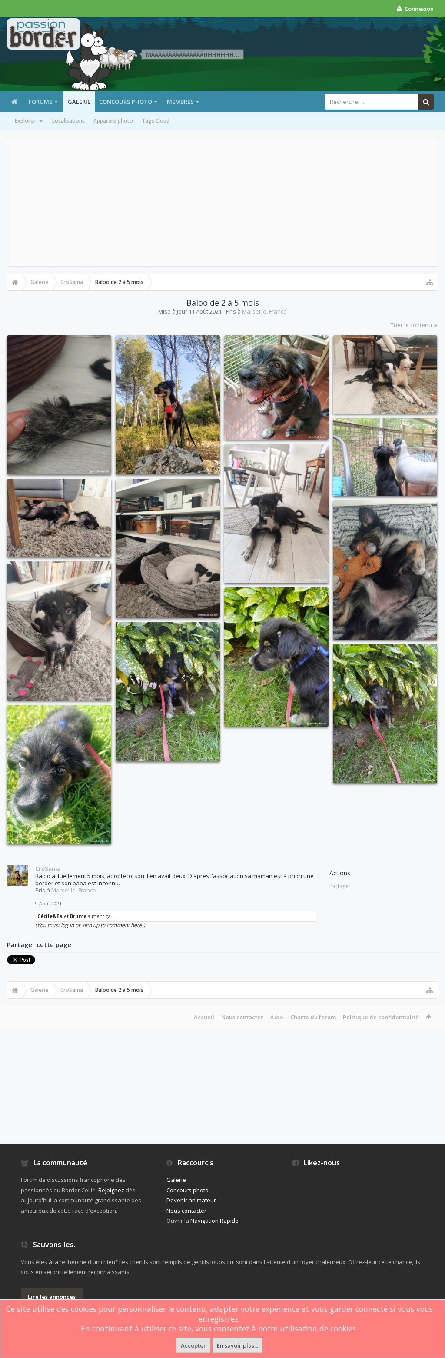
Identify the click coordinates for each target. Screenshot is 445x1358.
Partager (340, 886)
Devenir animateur (191, 1200)
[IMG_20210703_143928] (168, 548)
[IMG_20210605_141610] (168, 691)
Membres (180, 102)
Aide (276, 1017)
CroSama (47, 868)
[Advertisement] (222, 202)
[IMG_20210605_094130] (59, 774)
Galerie (79, 102)
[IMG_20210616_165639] (385, 570)
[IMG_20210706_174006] (59, 518)
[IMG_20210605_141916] (276, 657)
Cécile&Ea (50, 916)
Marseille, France (264, 311)
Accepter (193, 1345)
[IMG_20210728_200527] (385, 457)
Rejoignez (111, 1190)
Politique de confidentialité (381, 1017)
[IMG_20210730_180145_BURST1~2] (168, 404)
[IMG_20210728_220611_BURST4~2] (385, 374)
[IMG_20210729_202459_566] (276, 387)
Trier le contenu (411, 325)
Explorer (25, 120)
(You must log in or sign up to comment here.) (90, 925)
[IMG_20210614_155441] (59, 631)
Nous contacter (242, 1017)
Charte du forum (313, 1017)
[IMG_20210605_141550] (385, 713)
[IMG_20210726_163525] (276, 513)
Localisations (68, 120)
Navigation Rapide (214, 1221)
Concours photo (125, 102)
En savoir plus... (237, 1345)
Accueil (204, 1017)
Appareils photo (113, 120)
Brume (78, 916)
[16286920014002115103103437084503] (59, 404)
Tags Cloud (155, 120)
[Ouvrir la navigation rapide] (430, 282)
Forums (41, 102)
